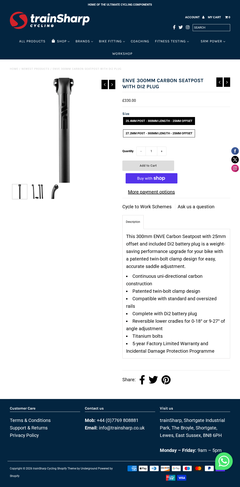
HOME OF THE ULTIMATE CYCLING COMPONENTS (120, 4)
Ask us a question (196, 206)
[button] (224, 462)
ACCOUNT (192, 17)
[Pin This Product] (166, 380)
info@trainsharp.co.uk (122, 428)
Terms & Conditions (30, 420)
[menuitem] (32, 41)
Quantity (128, 151)
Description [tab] (133, 221)
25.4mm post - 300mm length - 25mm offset (159, 121)
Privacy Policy (24, 435)
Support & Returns (29, 428)
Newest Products (35, 68)
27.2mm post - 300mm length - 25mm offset (159, 133)
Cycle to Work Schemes (147, 206)
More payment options (151, 192)
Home (14, 68)
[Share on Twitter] (153, 380)
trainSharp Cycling (44, 468)
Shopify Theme (66, 468)
